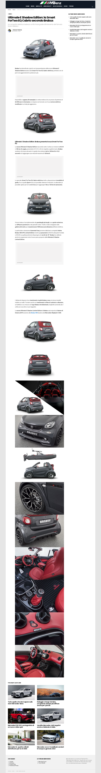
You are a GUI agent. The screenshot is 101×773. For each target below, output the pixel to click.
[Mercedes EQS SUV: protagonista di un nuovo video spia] (21, 716)
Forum (71, 6)
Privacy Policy (12, 764)
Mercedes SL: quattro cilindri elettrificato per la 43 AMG (18, 748)
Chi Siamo (11, 763)
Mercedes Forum (42, 761)
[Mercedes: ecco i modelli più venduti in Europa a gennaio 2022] (50, 737)
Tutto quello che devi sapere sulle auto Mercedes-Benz (20, 703)
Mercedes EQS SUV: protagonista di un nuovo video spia (21, 726)
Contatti (11, 761)
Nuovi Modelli (57, 6)
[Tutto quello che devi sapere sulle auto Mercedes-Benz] (21, 692)
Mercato (39, 6)
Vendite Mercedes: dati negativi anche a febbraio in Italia (48, 726)
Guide (66, 6)
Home (27, 6)
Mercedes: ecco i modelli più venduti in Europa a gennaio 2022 (50, 748)
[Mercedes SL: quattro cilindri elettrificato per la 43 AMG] (21, 737)
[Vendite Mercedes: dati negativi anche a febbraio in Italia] (50, 716)
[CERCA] (92, 7)
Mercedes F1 (47, 6)
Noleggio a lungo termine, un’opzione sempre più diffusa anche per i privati (48, 703)
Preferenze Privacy (13, 765)
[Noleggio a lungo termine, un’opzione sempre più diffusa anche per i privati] (50, 692)
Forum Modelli (42, 763)
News (32, 6)
